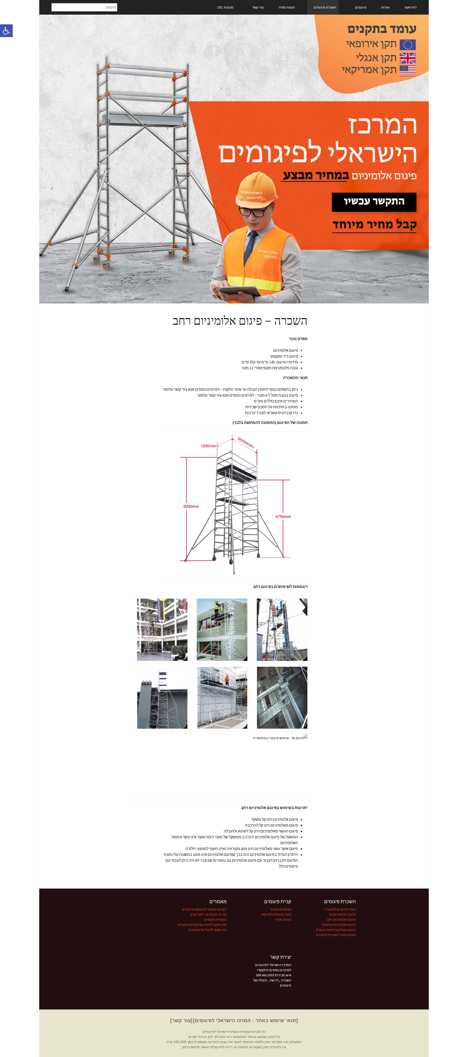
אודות (385, 7)
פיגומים (361, 7)
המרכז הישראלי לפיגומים (221, 1031)
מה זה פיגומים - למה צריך (208, 914)
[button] (6, 30)
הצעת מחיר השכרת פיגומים (336, 935)
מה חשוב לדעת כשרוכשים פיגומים (202, 924)
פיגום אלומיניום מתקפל (339, 924)
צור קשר (258, 7)
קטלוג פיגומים (281, 909)
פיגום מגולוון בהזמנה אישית (336, 930)
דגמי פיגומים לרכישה (276, 914)
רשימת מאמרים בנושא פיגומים (204, 909)
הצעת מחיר (286, 7)
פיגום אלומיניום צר (342, 914)
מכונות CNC (225, 7)
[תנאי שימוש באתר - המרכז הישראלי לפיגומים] (245, 1020)
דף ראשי (410, 7)
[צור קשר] (181, 1020)
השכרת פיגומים (325, 7)
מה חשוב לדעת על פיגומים (207, 930)
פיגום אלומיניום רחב (341, 919)
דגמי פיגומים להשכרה (340, 909)
